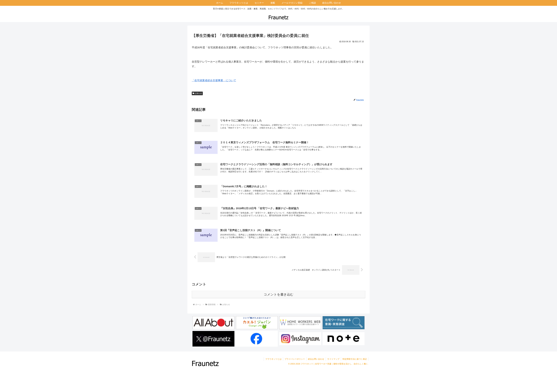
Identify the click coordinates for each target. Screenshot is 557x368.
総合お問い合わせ (316, 359)
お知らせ (198, 93)
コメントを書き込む (278, 294)
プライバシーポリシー (295, 359)
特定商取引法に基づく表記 (354, 359)
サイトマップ (333, 359)
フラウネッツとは (273, 359)
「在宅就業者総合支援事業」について (214, 80)
